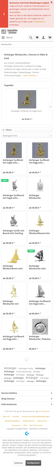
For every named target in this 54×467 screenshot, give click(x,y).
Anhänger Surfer (26, 368)
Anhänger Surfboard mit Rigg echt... (13, 337)
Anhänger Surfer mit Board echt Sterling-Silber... (13, 232)
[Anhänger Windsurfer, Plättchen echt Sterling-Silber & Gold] (40, 185)
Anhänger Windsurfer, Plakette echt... (40, 337)
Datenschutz (42, 421)
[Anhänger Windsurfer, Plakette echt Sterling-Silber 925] (40, 327)
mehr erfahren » (30, 75)
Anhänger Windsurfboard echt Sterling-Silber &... (39, 232)
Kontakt (16, 416)
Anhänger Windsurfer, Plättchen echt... (37, 196)
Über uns (6, 416)
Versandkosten (44, 411)
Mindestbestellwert (12, 421)
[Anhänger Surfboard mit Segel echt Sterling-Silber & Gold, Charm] (14, 185)
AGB (25, 425)
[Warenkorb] (49, 37)
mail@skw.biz (39, 21)
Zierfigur (36, 371)
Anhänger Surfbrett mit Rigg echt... (39, 161)
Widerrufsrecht (28, 421)
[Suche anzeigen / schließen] (30, 37)
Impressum (16, 425)
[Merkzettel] (37, 37)
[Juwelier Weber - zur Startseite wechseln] (9, 31)
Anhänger (10, 368)
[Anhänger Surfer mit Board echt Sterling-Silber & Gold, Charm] (14, 221)
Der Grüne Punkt (36, 425)
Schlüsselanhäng (24, 371)
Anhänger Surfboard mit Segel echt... (13, 196)
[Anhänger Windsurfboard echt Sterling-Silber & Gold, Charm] (40, 221)
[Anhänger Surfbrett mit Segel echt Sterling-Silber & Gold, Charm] (27, 99)
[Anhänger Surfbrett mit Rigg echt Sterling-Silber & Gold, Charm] (40, 150)
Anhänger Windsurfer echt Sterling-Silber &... (38, 267)
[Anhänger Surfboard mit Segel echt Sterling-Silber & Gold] (40, 291)
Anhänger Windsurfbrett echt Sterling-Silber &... (13, 267)
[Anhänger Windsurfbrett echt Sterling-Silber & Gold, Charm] (14, 256)
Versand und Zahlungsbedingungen (36, 416)
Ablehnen (18, 463)
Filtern (8, 130)
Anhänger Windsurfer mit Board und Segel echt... (11, 302)
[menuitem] (7, 37)
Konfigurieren (33, 463)
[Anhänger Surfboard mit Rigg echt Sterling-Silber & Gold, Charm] (14, 327)
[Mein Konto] (43, 37)
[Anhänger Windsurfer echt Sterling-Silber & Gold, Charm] (40, 256)
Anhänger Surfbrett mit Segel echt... (27, 111)
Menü (9, 37)
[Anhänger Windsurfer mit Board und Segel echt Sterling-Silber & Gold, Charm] (14, 291)
